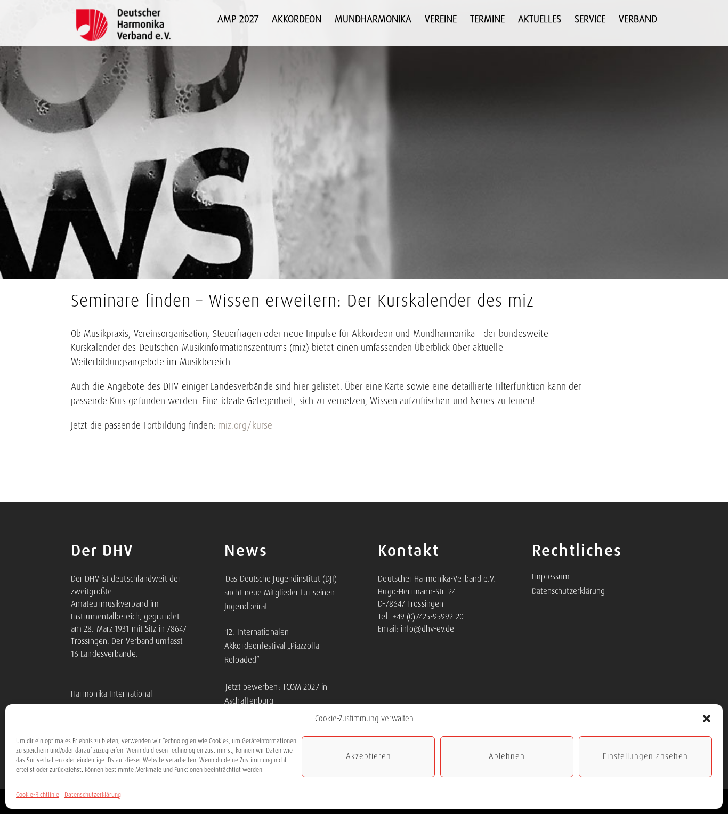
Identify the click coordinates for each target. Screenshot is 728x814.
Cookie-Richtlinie (37, 795)
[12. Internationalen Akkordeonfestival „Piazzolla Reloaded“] (224, 626)
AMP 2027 (237, 19)
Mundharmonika (373, 19)
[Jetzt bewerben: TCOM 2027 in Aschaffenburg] (224, 681)
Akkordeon (296, 19)
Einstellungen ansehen (645, 756)
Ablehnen (507, 756)
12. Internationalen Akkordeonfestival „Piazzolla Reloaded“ (271, 646)
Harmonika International (111, 694)
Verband (638, 19)
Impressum (551, 576)
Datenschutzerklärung (92, 795)
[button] (706, 718)
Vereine (441, 19)
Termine (487, 19)
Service (590, 19)
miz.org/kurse (245, 425)
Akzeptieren (368, 756)
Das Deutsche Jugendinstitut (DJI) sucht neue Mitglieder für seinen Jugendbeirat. (280, 593)
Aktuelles (539, 19)
